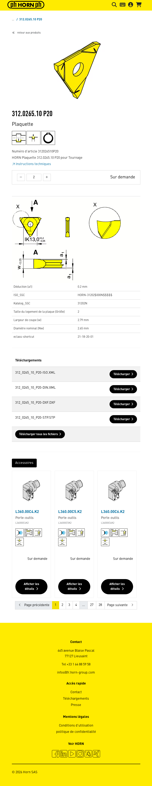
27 (91, 605)
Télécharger (121, 374)
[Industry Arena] (88, 754)
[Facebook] (55, 754)
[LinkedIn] (63, 754)
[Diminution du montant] (21, 177)
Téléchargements (76, 698)
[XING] (96, 754)
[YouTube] (72, 754)
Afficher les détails (31, 587)
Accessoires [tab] (24, 463)
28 (100, 605)
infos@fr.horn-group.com (76, 672)
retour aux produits (29, 32)
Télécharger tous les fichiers (38, 434)
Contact (76, 692)
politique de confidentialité (76, 732)
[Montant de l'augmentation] (47, 177)
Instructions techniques (33, 164)
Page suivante (117, 605)
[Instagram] (80, 754)
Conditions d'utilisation (76, 725)
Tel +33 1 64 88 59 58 (76, 664)
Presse (76, 705)
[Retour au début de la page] (135, 773)
